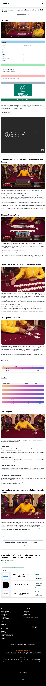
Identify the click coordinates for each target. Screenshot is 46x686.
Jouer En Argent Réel (23, 99)
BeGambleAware (37, 659)
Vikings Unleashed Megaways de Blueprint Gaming (13, 567)
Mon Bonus (38, 574)
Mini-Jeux (3, 622)
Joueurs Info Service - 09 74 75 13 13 (12, 659)
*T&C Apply (21, 578)
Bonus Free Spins (27, 612)
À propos (3, 638)
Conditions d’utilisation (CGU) (7, 635)
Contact (2, 637)
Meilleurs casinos (5, 611)
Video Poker (3, 621)
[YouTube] (33, 627)
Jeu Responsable (4, 639)
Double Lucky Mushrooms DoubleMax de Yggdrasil (13, 564)
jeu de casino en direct (14, 255)
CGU (23, 675)
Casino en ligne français (6, 612)
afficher (9, 112)
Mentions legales (23, 668)
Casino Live (3, 617)
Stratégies (25, 615)
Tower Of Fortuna (6, 562)
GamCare (31, 659)
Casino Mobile (4, 614)
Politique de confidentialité (7, 634)
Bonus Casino (26, 611)
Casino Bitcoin (4, 615)
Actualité (3, 631)
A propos (23, 682)
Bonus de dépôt (26, 614)
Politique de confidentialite (23, 672)
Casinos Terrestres (5, 618)
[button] (23, 542)
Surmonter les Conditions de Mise (30, 617)
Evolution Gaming (40, 190)
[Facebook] (36, 627)
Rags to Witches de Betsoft (8, 560)
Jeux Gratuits (3, 624)
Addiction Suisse (24, 659)
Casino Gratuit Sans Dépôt (29, 644)
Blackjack (3, 620)
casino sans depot (14, 108)
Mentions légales (5, 632)
